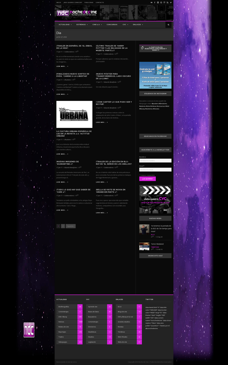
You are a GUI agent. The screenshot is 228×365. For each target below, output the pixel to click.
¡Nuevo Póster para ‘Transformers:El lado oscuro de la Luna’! (113, 76)
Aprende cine (92, 307)
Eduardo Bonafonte (110, 82)
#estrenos (149, 109)
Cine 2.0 (96, 24)
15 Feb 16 (159, 249)
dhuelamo (67, 80)
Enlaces (137, 24)
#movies (156, 109)
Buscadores (92, 317)
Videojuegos (63, 342)
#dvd (167, 106)
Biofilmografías (64, 307)
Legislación (92, 342)
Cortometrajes (63, 312)
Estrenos (81, 24)
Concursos (112, 24)
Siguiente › (70, 226)
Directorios (92, 327)
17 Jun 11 (59, 52)
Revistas (120, 327)
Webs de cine (122, 342)
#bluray (142, 109)
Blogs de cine (122, 312)
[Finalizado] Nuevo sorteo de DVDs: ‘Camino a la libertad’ (72, 75)
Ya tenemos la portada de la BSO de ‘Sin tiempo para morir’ (161, 229)
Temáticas (155, 247)
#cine (148, 106)
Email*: (142, 166)
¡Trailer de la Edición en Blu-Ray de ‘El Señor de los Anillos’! (114, 163)
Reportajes (62, 332)
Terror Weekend (157, 244)
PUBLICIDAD (89, 2)
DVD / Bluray (63, 317)
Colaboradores (69, 52)
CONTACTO (100, 2)
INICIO (58, 2)
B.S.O (152, 234)
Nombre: (142, 157)
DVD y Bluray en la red (125, 317)
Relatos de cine (64, 327)
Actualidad (64, 24)
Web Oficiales (122, 337)
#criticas (153, 106)
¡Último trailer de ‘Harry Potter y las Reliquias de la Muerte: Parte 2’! (112, 48)
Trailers (61, 337)
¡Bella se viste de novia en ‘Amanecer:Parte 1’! (110, 191)
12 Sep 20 (159, 237)
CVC (124, 24)
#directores (163, 103)
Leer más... (61, 66)
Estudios (91, 337)
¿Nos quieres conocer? (72, 2)
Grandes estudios (124, 322)
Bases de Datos (93, 312)
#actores (142, 106)
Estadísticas (92, 332)
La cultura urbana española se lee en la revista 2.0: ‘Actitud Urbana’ (74, 133)
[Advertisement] (144, 15)
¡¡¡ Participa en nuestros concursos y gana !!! (156, 48)
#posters (155, 103)
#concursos (161, 106)
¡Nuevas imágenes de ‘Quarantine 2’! (67, 163)
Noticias (61, 322)
